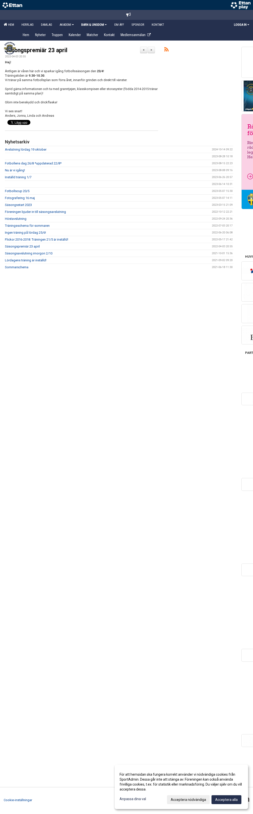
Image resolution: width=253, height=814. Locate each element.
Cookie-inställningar (18, 800)
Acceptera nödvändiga (188, 800)
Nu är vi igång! (15, 170)
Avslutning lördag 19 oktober (25, 149)
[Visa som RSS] (166, 50)
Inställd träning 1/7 (18, 177)
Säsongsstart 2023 (18, 205)
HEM (10, 24)
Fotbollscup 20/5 (17, 191)
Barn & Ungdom (92, 24)
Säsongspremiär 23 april (36, 50)
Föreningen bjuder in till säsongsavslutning (35, 212)
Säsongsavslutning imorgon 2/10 (28, 253)
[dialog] (181, 787)
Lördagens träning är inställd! (25, 260)
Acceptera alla (226, 800)
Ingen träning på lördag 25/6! (25, 232)
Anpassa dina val (133, 799)
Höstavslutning (15, 219)
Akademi (65, 24)
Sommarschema (16, 267)
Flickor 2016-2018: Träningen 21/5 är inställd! (36, 239)
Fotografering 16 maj (20, 198)
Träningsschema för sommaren (27, 225)
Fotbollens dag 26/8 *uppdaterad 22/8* (33, 163)
